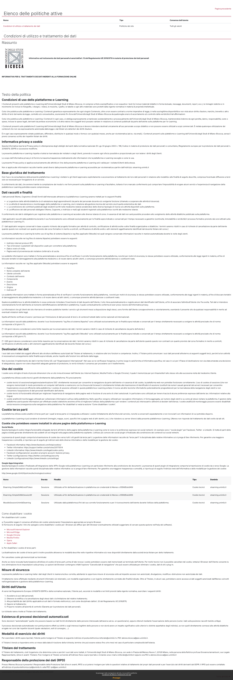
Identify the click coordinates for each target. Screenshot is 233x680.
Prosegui (116, 678)
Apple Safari (12, 543)
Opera (9, 540)
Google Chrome (13, 535)
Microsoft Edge (13, 532)
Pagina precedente (223, 9)
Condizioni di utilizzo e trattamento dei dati (116, 675)
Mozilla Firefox (13, 538)
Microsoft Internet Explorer (18, 529)
